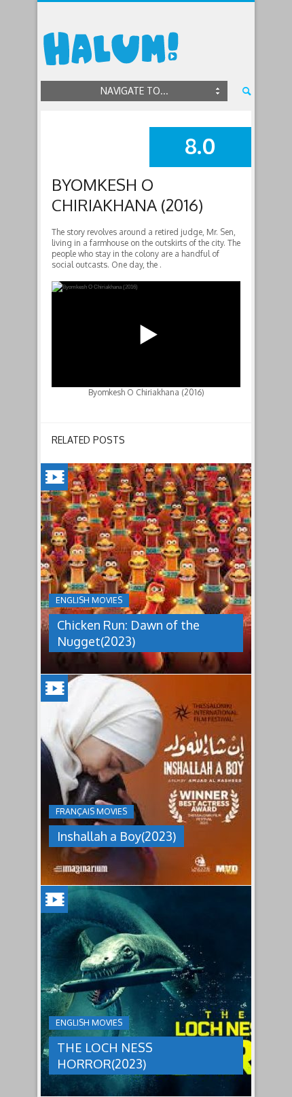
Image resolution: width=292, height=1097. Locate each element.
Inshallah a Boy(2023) (116, 836)
